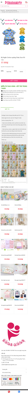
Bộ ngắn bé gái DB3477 (20, 280)
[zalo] (19, 392)
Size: (15, 71)
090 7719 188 (6, 362)
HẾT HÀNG (14, 81)
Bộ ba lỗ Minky (18, 205)
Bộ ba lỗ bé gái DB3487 (6, 255)
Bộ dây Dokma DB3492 (20, 255)
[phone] (9, 392)
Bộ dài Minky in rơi (5, 205)
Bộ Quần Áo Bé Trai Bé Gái (11, 10)
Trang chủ (3, 10)
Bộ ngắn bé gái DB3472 (6, 305)
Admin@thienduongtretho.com (10, 364)
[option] (13, 37)
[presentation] (7, 109)
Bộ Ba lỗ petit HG (18, 230)
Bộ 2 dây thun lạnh (5, 280)
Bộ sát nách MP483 (19, 305)
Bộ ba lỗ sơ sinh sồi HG (6, 230)
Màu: (2, 71)
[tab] (7, 109)
